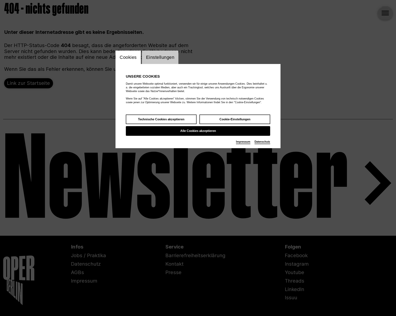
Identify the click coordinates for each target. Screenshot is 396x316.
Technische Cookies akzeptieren (161, 119)
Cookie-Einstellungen (234, 119)
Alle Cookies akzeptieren (198, 131)
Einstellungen (160, 57)
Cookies (128, 57)
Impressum (243, 141)
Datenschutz (262, 141)
